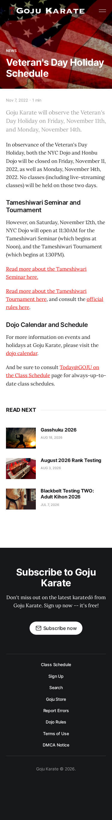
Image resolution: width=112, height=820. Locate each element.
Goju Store (56, 699)
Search (56, 687)
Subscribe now (60, 628)
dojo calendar (21, 353)
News (11, 50)
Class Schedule (56, 664)
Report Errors (56, 710)
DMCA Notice (56, 744)
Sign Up (56, 676)
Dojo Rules (56, 721)
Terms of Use (56, 733)
